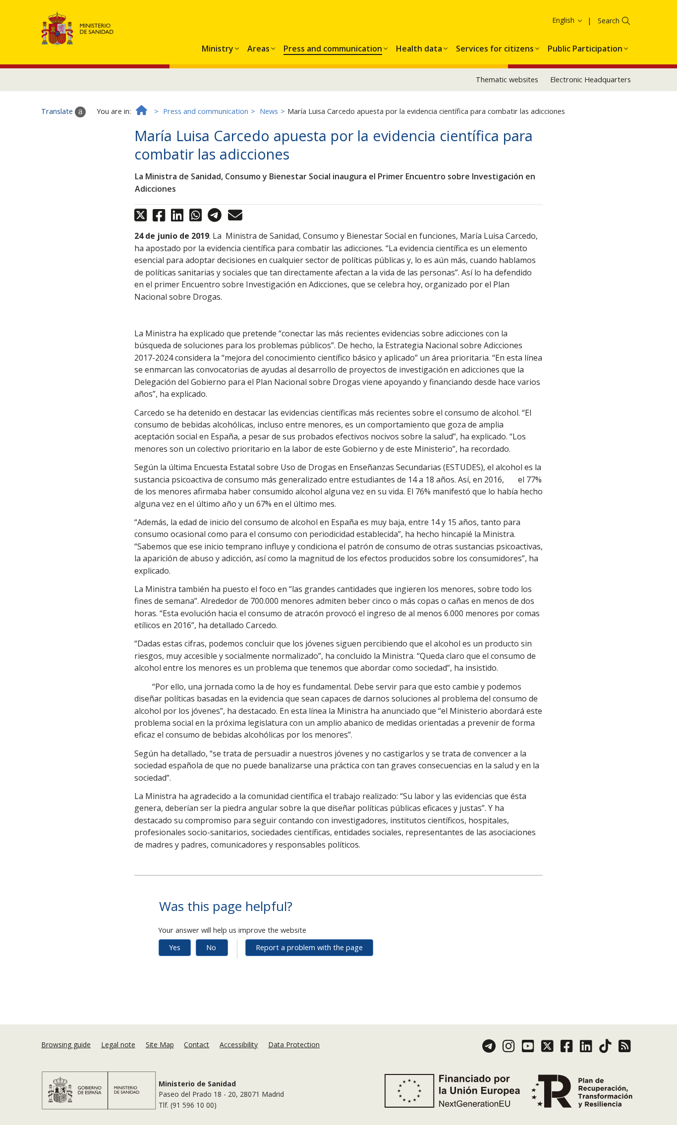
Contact (196, 1044)
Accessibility (239, 1044)
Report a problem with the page (309, 947)
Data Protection (294, 1044)
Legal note (118, 1044)
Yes (174, 947)
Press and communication (205, 111)
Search (609, 20)
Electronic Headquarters (590, 79)
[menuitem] (217, 47)
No (211, 947)
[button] (217, 47)
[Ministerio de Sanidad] (77, 30)
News (269, 111)
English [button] (564, 20)
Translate (58, 111)
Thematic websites (507, 79)
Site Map (160, 1044)
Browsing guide (66, 1044)
